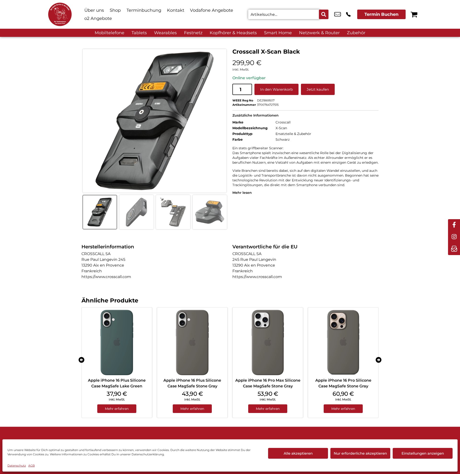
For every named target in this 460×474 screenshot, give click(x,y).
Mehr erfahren (117, 409)
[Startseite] (60, 14)
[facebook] (454, 225)
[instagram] (454, 237)
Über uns (94, 10)
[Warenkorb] (414, 14)
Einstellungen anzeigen (423, 453)
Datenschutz (16, 465)
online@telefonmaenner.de (337, 14)
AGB (31, 465)
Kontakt (175, 10)
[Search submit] (323, 14)
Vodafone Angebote (211, 10)
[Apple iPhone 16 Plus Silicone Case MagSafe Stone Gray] (192, 342)
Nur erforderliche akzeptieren (360, 453)
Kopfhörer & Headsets (233, 32)
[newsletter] (454, 249)
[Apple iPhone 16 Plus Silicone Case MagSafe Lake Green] (117, 342)
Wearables (165, 32)
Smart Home (278, 32)
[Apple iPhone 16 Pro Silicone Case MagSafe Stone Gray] (343, 342)
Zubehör (356, 32)
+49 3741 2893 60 (348, 14)
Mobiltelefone (109, 32)
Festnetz (193, 32)
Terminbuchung (143, 10)
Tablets (139, 32)
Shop (115, 10)
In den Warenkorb (276, 89)
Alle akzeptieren (298, 453)
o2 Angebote (98, 18)
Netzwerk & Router (319, 32)
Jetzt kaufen (318, 89)
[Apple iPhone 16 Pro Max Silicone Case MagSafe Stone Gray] (267, 342)
